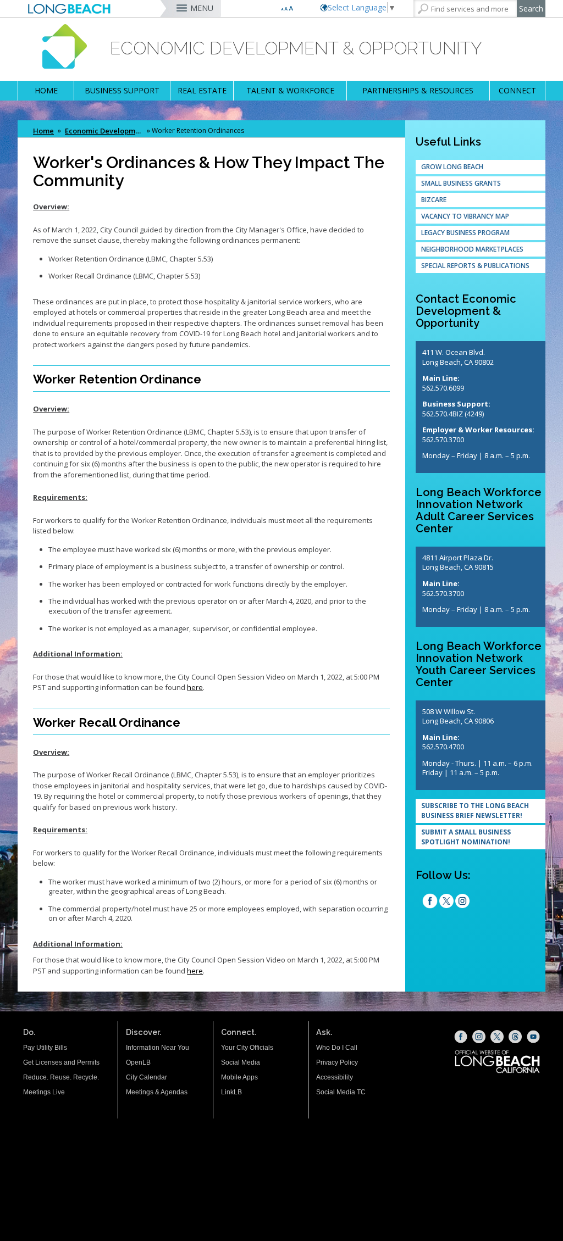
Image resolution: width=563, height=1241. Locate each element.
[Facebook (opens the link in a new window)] (460, 1036)
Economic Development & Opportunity (105, 131)
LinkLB (231, 1092)
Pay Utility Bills (45, 1047)
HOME (46, 90)
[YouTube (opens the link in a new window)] (533, 1036)
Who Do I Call (336, 1047)
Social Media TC (341, 1092)
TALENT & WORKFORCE (290, 90)
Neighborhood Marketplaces (472, 249)
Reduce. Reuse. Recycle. (61, 1077)
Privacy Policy (337, 1062)
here (195, 687)
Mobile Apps (239, 1077)
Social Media (240, 1062)
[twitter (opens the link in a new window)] (446, 902)
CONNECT (517, 90)
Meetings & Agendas (156, 1092)
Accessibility (334, 1077)
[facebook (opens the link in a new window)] (430, 902)
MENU (201, 8)
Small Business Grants (461, 183)
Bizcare (433, 199)
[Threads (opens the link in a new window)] (515, 1036)
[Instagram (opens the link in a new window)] (462, 902)
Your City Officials (247, 1047)
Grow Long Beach (452, 166)
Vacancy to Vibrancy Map (465, 216)
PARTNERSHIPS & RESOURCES (417, 90)
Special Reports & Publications (475, 265)
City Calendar (146, 1077)
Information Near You (157, 1047)
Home (43, 131)
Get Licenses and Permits (61, 1062)
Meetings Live (44, 1092)
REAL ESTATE (202, 90)
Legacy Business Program (465, 232)
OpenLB (138, 1062)
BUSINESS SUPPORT (122, 90)
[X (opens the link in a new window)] (497, 1036)
